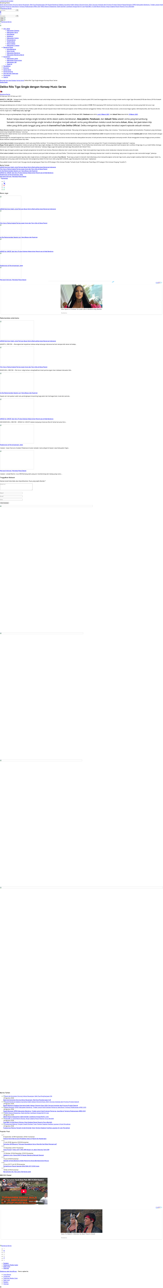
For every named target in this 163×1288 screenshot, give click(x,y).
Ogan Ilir (9, 64)
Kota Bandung (11, 49)
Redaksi (6, 1263)
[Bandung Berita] (5, 8)
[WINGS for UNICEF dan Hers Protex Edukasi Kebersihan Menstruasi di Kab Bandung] (10, 249)
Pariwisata (6, 75)
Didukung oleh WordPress (8, 1271)
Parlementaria (8, 71)
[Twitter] (4, 1251)
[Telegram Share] (4, 188)
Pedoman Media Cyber (10, 1265)
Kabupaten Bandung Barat (15, 55)
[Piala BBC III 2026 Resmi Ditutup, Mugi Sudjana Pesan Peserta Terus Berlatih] (28, 1118)
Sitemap (6, 1268)
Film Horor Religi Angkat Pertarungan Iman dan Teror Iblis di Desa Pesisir (23, 169)
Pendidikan (7, 66)
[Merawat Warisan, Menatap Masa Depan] (10, 278)
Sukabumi (10, 36)
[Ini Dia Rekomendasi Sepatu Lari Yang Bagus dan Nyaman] (10, 235)
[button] (17, 10)
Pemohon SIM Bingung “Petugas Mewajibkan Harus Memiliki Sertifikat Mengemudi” (30, 1144)
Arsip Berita (7, 1274)
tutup (2, 18)
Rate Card (6, 1266)
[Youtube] (4, 1256)
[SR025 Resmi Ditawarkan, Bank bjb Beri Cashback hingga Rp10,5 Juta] (26, 1113)
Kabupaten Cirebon (13, 45)
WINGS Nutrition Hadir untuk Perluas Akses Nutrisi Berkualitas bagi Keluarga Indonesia (28, 167)
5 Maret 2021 (105, 114)
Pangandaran (11, 40)
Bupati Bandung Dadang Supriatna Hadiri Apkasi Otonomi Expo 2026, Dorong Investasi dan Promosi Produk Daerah (85, 5)
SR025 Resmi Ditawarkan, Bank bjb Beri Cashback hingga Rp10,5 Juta (63, 6)
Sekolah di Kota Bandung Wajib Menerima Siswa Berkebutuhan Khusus (26, 1161)
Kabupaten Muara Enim (14, 60)
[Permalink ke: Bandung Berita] (1, 92)
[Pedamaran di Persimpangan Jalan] (10, 264)
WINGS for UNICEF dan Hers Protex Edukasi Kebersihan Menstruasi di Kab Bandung (26, 173)
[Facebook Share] (4, 181)
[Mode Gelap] (0, 12)
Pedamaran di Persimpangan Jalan (11, 174)
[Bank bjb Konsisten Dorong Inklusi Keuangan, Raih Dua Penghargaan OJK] (27, 1096)
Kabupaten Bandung (13, 53)
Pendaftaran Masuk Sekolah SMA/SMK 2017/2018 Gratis (21, 1166)
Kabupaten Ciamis (13, 38)
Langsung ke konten (6, 1)
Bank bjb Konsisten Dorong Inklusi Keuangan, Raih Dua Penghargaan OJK (23, 5)
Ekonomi (6, 68)
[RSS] (4, 1260)
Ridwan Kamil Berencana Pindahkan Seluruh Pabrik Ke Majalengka (24, 1138)
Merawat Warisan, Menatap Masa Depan (13, 176)
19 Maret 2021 (133, 114)
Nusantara (6, 57)
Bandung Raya (8, 47)
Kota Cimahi (11, 51)
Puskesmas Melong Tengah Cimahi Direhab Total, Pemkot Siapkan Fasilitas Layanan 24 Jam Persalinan (36, 1128)
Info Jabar (6, 29)
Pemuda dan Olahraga (10, 73)
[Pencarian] (0, 14)
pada (99, 114)
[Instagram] (4, 1253)
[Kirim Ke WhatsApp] (4, 190)
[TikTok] (4, 1258)
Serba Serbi (7, 70)
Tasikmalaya (11, 42)
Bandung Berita (5, 94)
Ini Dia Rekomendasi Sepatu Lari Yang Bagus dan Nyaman (19, 171)
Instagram (6, 1276)
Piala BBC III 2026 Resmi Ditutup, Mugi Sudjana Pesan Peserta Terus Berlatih (109, 6)
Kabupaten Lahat (12, 58)
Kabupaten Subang (13, 30)
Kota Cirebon (11, 44)
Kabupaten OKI (11, 62)
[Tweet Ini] (4, 184)
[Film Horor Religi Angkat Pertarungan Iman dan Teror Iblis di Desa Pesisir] (10, 221)
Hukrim (5, 77)
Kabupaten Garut (12, 32)
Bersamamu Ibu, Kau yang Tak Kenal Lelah (17, 1172)
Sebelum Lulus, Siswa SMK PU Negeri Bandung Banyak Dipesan (23, 1155)
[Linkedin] (4, 1254)
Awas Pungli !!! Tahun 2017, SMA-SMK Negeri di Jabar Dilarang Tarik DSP (26, 1150)
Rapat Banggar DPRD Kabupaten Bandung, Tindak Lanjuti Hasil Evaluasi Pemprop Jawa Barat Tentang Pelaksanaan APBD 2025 (44, 1111)
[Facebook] (4, 1249)
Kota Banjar (10, 34)
